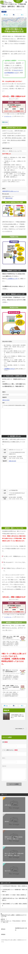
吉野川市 (4, 11)
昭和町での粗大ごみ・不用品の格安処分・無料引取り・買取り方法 (13, 837)
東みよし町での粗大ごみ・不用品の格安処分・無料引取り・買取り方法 (14, 854)
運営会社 (7, 821)
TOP (13, 915)
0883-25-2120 (12, 461)
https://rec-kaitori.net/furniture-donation (11, 673)
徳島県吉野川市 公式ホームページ (10, 191)
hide (6, 122)
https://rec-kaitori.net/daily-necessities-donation (13, 639)
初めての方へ (8, 870)
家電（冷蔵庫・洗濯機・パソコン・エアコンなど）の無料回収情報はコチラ (11, 687)
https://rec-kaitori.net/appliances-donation (12, 690)
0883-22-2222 (5, 400)
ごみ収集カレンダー (12, 278)
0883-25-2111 (8, 198)
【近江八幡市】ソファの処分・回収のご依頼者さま (14, 894)
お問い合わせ (8, 805)
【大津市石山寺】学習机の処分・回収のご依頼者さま (14, 886)
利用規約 (3, 934)
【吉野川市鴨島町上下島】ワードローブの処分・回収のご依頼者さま (17, 716)
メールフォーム (7, 116)
